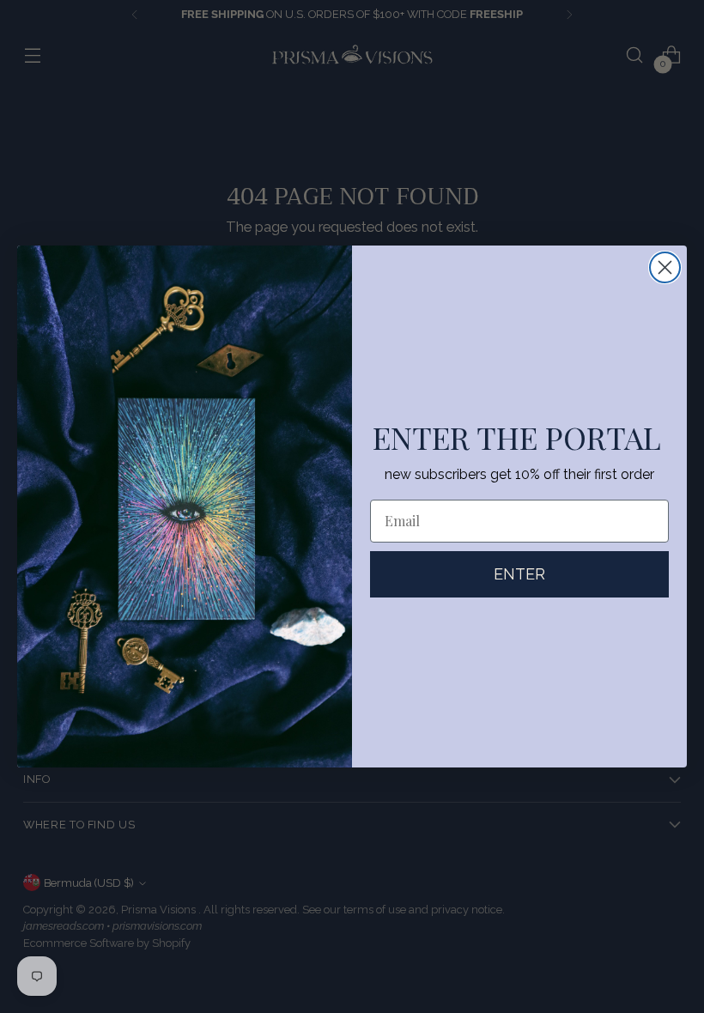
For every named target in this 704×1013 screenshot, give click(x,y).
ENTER (519, 574)
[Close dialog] (665, 267)
